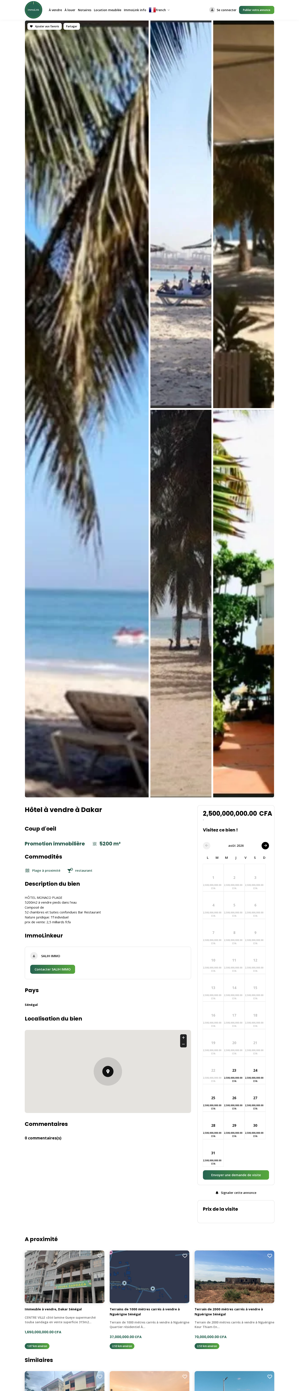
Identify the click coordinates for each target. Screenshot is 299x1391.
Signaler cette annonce (238, 1193)
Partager (71, 26)
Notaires (84, 10)
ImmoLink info (135, 10)
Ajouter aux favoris (46, 26)
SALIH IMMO (50, 956)
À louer (70, 10)
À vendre (55, 10)
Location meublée (107, 10)
